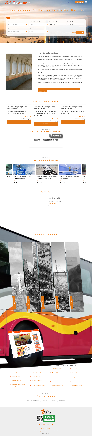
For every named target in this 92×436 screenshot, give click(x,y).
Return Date (69, 21)
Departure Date (52, 21)
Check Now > (53, 203)
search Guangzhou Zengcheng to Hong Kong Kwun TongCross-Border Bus (59, 90)
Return (8, 18)
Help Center (41, 431)
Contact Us (56, 431)
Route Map (73, 32)
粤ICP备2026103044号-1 (46, 428)
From (9, 21)
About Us (36, 431)
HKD (63, 2)
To (8, 28)
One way (13, 18)
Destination (31, 28)
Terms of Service (48, 431)
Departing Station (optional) (34, 21)
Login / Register (79, 2)
